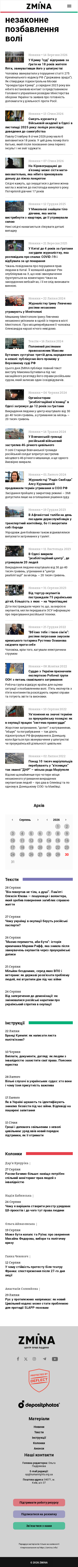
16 (67, 840)
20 (40, 847)
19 (31, 847)
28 (49, 854)
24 (13, 854)
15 (58, 840)
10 (13, 840)
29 (58, 854)
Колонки (13, 1153)
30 (67, 854)
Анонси (39, 1448)
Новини (39, 1427)
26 (31, 854)
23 (67, 847)
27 (40, 854)
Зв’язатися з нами (39, 1526)
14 (49, 840)
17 (13, 847)
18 (22, 847)
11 (22, 840)
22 (58, 847)
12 (31, 840)
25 (22, 854)
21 (49, 847)
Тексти (12, 879)
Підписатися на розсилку (39, 1514)
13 (40, 840)
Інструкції (15, 1022)
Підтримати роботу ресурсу (39, 1502)
